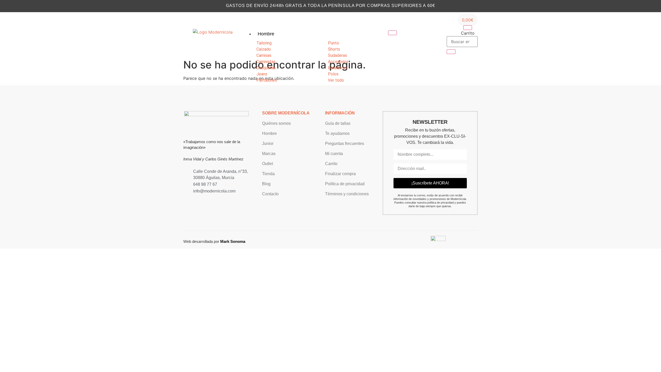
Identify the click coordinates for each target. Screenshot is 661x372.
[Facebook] (424, 35)
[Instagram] (416, 35)
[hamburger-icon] (392, 32)
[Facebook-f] (193, 201)
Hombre (266, 33)
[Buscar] (451, 51)
